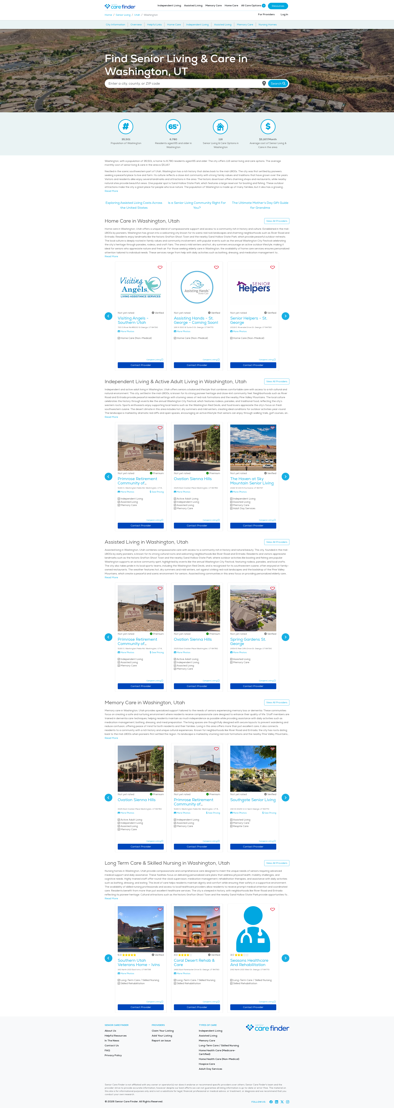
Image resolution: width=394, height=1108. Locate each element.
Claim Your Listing (163, 1030)
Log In (284, 14)
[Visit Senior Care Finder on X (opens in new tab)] (282, 1102)
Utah (137, 14)
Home (108, 14)
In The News (112, 1040)
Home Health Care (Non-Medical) (219, 1059)
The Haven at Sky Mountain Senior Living (252, 481)
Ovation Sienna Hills (193, 478)
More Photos (127, 331)
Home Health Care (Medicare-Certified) (217, 1052)
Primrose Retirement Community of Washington (137, 483)
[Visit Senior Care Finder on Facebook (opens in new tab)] (271, 1102)
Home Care (231, 5)
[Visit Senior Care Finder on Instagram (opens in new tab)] (287, 1102)
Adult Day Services (210, 1068)
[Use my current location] (264, 83)
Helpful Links (154, 24)
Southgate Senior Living (253, 799)
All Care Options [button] (251, 5)
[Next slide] (285, 316)
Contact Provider (141, 365)
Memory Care (213, 5)
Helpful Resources (116, 1035)
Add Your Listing (162, 1035)
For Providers (266, 14)
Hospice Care (207, 1064)
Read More (111, 191)
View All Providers (276, 221)
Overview (136, 24)
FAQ (107, 1050)
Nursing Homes (268, 24)
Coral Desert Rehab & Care (194, 962)
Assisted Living (193, 5)
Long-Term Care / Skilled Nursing (219, 1045)
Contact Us (112, 1045)
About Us (110, 1030)
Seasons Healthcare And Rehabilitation (249, 962)
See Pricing (158, 491)
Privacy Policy (113, 1055)
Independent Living (169, 5)
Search (276, 84)
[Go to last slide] (108, 316)
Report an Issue (161, 1040)
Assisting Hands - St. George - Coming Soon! (196, 320)
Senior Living (123, 14)
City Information (115, 24)
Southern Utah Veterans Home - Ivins (139, 962)
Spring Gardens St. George (248, 641)
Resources (278, 6)
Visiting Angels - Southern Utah (133, 320)
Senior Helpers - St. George (248, 320)
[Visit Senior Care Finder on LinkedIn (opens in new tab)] (276, 1102)
